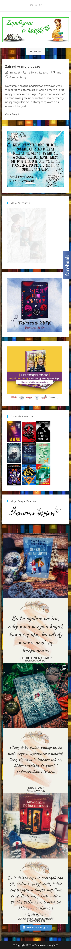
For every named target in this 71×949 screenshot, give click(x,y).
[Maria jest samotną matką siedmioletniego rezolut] (35, 565)
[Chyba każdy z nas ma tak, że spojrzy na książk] (35, 695)
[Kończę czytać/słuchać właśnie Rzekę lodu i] (35, 760)
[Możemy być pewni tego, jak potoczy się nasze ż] (35, 825)
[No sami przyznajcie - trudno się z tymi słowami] (35, 630)
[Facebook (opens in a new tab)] (31, 5)
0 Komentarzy (17, 77)
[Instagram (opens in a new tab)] (36, 5)
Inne (58, 72)
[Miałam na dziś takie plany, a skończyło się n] (35, 891)
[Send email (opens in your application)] (40, 5)
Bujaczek (14, 72)
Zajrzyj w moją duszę (22, 66)
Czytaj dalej (12, 114)
